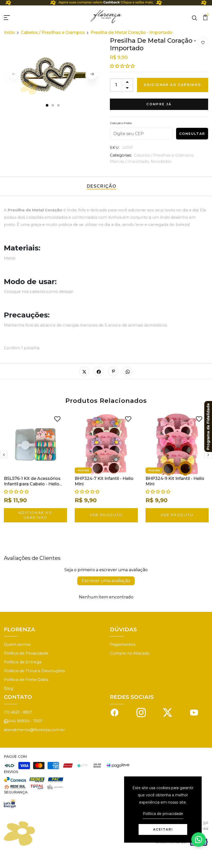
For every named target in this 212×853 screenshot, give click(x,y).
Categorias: (121, 155)
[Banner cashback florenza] (106, 2)
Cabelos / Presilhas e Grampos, (164, 155)
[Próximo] (92, 74)
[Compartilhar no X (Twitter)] (84, 371)
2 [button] (53, 106)
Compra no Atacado (130, 653)
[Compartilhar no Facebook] (99, 371)
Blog (8, 688)
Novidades (161, 161)
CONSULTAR (192, 133)
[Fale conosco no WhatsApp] (198, 839)
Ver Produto (106, 515)
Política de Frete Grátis (26, 679)
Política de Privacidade (26, 653)
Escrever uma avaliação (106, 580)
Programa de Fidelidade (208, 426)
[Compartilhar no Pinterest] (113, 371)
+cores (83, 470)
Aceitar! (163, 829)
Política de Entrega (22, 661)
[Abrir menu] (13, 17)
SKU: (115, 147)
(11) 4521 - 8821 (18, 712)
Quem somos (17, 644)
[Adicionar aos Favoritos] (203, 42)
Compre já (159, 104)
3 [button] (59, 106)
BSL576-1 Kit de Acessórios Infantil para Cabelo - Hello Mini (32, 484)
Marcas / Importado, (130, 161)
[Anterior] (3, 454)
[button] (122, 66)
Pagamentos (122, 644)
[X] (167, 712)
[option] (53, 74)
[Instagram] (141, 712)
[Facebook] (114, 712)
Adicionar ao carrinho (172, 85)
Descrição (101, 186)
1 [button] (47, 106)
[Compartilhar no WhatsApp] (128, 371)
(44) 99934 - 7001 (25, 720)
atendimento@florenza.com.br (34, 729)
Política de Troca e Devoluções (34, 670)
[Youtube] (194, 712)
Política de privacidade (163, 813)
